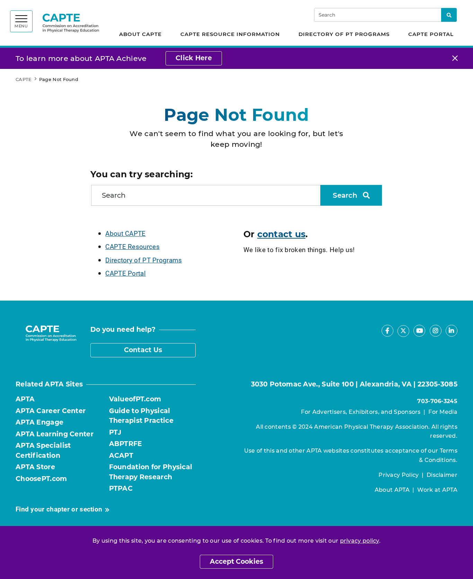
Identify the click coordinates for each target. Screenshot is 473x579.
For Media (442, 412)
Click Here (194, 58)
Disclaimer (442, 475)
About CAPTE (140, 34)
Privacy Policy (398, 475)
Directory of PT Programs (344, 34)
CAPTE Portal (431, 34)
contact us (281, 234)
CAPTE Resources (132, 246)
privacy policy (359, 540)
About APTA (392, 490)
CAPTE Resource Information (230, 34)
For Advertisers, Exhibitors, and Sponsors (360, 412)
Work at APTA (437, 490)
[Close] (455, 58)
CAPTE (24, 79)
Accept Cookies (236, 561)
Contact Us (143, 350)
